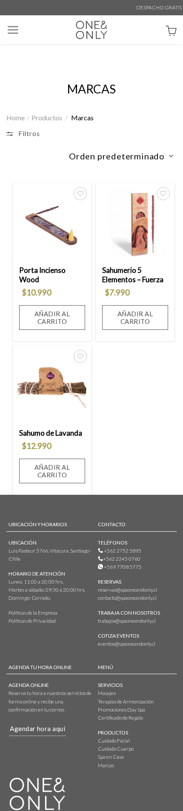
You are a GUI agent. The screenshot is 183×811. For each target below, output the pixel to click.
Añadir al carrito (52, 317)
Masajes (107, 693)
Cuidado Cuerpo (116, 749)
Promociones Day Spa (121, 709)
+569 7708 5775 (122, 567)
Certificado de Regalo (120, 718)
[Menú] (12, 30)
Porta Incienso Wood (42, 275)
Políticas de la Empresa (33, 613)
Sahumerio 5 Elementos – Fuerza (132, 275)
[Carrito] (171, 32)
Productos (46, 117)
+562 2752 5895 (122, 550)
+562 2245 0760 (121, 559)
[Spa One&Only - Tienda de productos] (91, 30)
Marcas (106, 765)
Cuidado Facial (114, 740)
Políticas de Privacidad (32, 621)
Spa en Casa (111, 757)
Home (15, 117)
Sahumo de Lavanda (50, 432)
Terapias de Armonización (126, 701)
